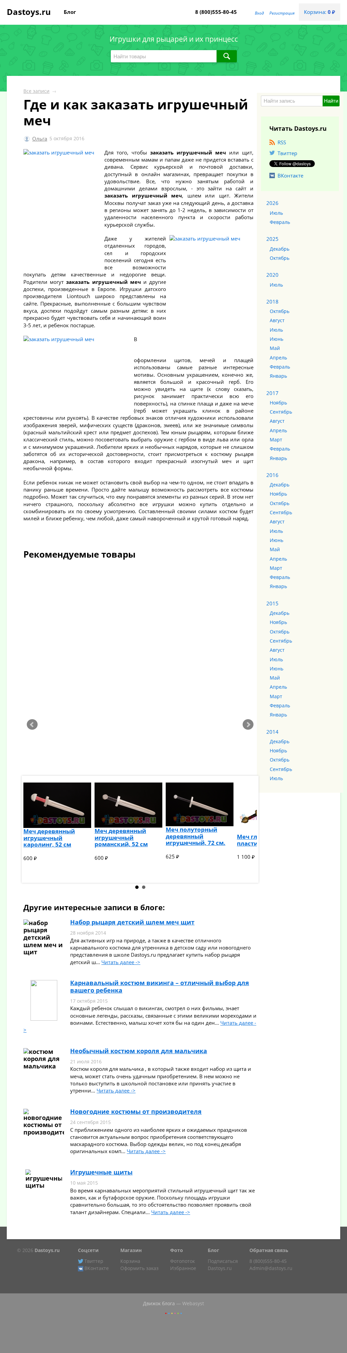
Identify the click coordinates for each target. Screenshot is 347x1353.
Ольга (39, 138)
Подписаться (223, 1261)
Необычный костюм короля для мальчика (138, 1051)
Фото (176, 1250)
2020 (272, 274)
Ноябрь (278, 403)
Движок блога (159, 1303)
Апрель (278, 358)
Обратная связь (268, 1250)
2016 (272, 475)
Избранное (183, 1268)
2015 (272, 603)
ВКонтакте (290, 175)
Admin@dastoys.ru (270, 1268)
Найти (331, 101)
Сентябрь (281, 412)
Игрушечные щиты (101, 1172)
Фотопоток (182, 1261)
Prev (32, 724)
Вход (259, 13)
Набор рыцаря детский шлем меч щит (132, 922)
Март (276, 440)
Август (277, 320)
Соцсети (88, 1250)
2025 (272, 238)
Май (275, 348)
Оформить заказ (139, 1268)
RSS (282, 142)
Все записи (36, 91)
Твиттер (287, 153)
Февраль (280, 222)
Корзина (130, 1261)
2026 (272, 203)
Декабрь (279, 249)
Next (248, 724)
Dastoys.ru (29, 11)
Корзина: (319, 11)
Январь (278, 376)
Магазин (131, 1250)
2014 (272, 731)
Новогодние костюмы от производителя (136, 1111)
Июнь (276, 339)
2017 (272, 393)
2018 (272, 301)
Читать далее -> (120, 962)
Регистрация (281, 13)
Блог (70, 11)
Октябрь (279, 258)
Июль (276, 213)
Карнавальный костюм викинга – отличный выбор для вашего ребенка (159, 986)
